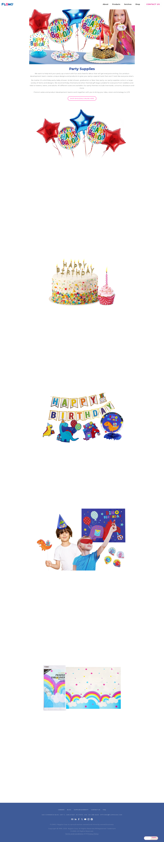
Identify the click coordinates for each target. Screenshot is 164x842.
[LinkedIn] (75, 819)
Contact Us (153, 4)
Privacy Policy (92, 834)
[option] (154, 838)
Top (160, 838)
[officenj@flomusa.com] (72, 819)
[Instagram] (88, 819)
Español (154, 837)
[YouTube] (85, 819)
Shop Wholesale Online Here (82, 98)
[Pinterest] (92, 819)
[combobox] (147, 838)
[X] (82, 819)
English (147, 837)
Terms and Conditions (74, 834)
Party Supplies (82, 69)
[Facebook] (79, 819)
